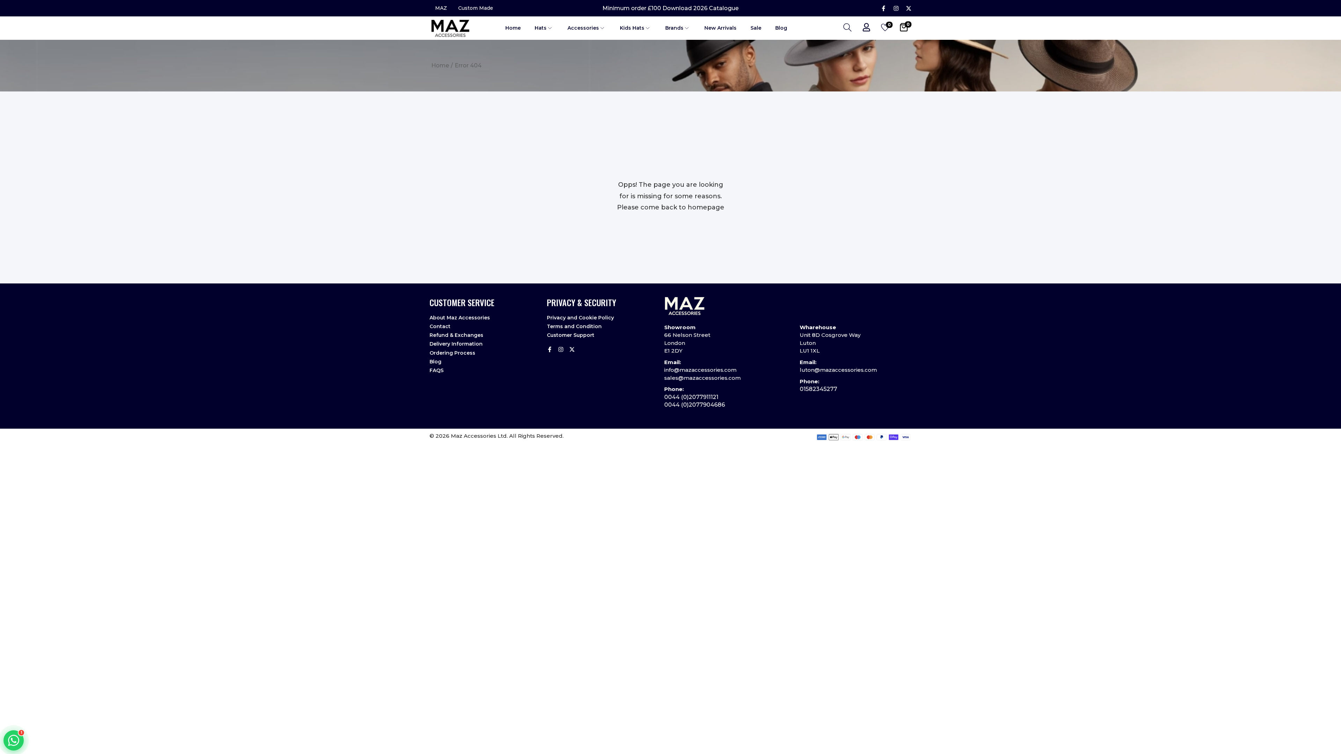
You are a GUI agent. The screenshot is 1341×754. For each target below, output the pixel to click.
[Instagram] (896, 8)
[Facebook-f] (883, 8)
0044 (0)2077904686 (694, 404)
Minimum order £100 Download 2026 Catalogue (670, 8)
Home (440, 65)
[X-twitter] (908, 8)
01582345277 (818, 389)
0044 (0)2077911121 (691, 397)
